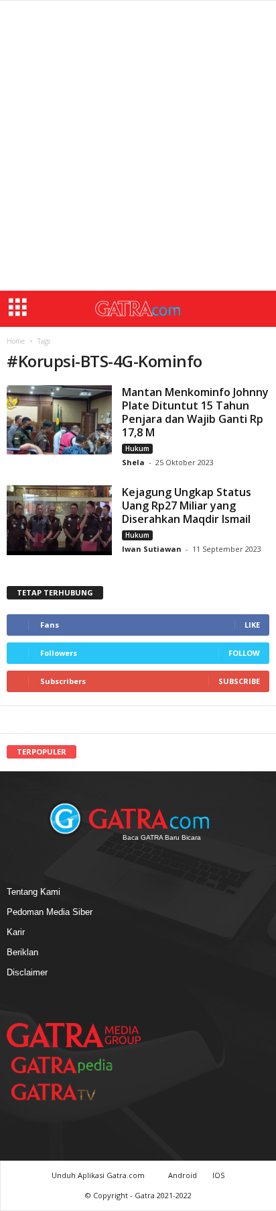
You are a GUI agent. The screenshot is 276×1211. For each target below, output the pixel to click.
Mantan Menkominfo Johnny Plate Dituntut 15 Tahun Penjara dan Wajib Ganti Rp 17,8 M (195, 412)
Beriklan (22, 952)
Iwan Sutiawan (152, 549)
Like (252, 625)
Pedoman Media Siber (49, 912)
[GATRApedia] (67, 1065)
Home (16, 341)
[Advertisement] (138, 145)
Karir (16, 932)
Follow (244, 653)
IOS (218, 1175)
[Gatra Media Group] (74, 1035)
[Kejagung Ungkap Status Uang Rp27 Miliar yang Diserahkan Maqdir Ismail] (59, 520)
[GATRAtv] (67, 1092)
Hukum (137, 448)
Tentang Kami (33, 892)
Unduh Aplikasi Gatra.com (99, 1175)
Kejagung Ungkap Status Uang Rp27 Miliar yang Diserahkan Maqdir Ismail (186, 505)
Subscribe (239, 681)
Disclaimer (27, 972)
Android (182, 1175)
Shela (134, 462)
